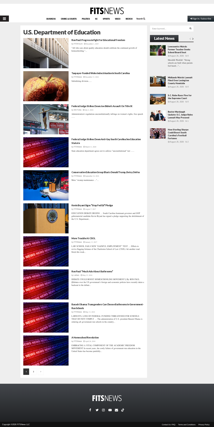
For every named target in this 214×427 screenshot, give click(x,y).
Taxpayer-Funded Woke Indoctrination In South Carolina (100, 73)
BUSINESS (51, 18)
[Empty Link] (190, 39)
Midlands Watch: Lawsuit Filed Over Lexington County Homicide (180, 80)
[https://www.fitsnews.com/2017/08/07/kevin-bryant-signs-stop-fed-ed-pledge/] (46, 218)
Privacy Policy (203, 425)
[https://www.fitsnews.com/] (107, 11)
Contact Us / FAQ (168, 425)
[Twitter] (99, 410)
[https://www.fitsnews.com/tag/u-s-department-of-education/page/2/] (41, 371)
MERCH (129, 18)
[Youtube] (111, 410)
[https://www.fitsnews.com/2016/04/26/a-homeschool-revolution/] (46, 351)
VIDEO (117, 18)
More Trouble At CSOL (83, 238)
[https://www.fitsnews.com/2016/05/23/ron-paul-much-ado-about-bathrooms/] (46, 284)
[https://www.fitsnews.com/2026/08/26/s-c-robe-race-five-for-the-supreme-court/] (158, 99)
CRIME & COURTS (69, 18)
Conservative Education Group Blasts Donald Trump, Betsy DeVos (105, 172)
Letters (76, 275)
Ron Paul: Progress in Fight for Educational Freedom (98, 40)
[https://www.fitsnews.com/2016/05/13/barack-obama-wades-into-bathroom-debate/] (46, 317)
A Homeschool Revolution (85, 337)
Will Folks (77, 110)
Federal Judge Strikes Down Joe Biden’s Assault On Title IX (101, 106)
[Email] (118, 410)
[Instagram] (105, 410)
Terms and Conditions (187, 425)
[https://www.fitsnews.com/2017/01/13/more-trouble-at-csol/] (46, 251)
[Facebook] (92, 410)
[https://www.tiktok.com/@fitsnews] (123, 410)
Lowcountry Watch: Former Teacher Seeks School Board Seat (179, 49)
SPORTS (106, 18)
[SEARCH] (190, 28)
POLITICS (86, 18)
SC (96, 18)
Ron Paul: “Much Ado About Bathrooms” (92, 271)
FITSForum (78, 44)
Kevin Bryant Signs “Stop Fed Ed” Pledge (92, 205)
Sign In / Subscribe (202, 18)
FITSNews (78, 77)
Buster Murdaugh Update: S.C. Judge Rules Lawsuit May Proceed (180, 115)
